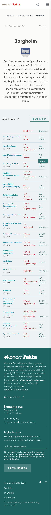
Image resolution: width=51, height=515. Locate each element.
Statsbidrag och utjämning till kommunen (9, 301)
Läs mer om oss (11, 396)
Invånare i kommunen (11, 234)
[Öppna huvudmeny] (47, 4)
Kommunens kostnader (12, 242)
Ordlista (8, 488)
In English (9, 492)
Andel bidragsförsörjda (12, 137)
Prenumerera (17, 468)
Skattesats (7, 291)
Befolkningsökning (10, 195)
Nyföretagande (9, 280)
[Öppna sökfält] (37, 4)
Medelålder (7, 261)
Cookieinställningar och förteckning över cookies (21, 504)
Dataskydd (9, 497)
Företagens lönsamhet (11, 215)
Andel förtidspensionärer (12, 155)
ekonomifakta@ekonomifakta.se (20, 422)
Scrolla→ (43, 161)
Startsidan (10, 15)
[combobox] (25, 26)
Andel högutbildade (11, 164)
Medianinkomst (9, 270)
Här (27, 454)
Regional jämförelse (25, 15)
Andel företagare (9, 146)
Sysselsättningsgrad (11, 334)
